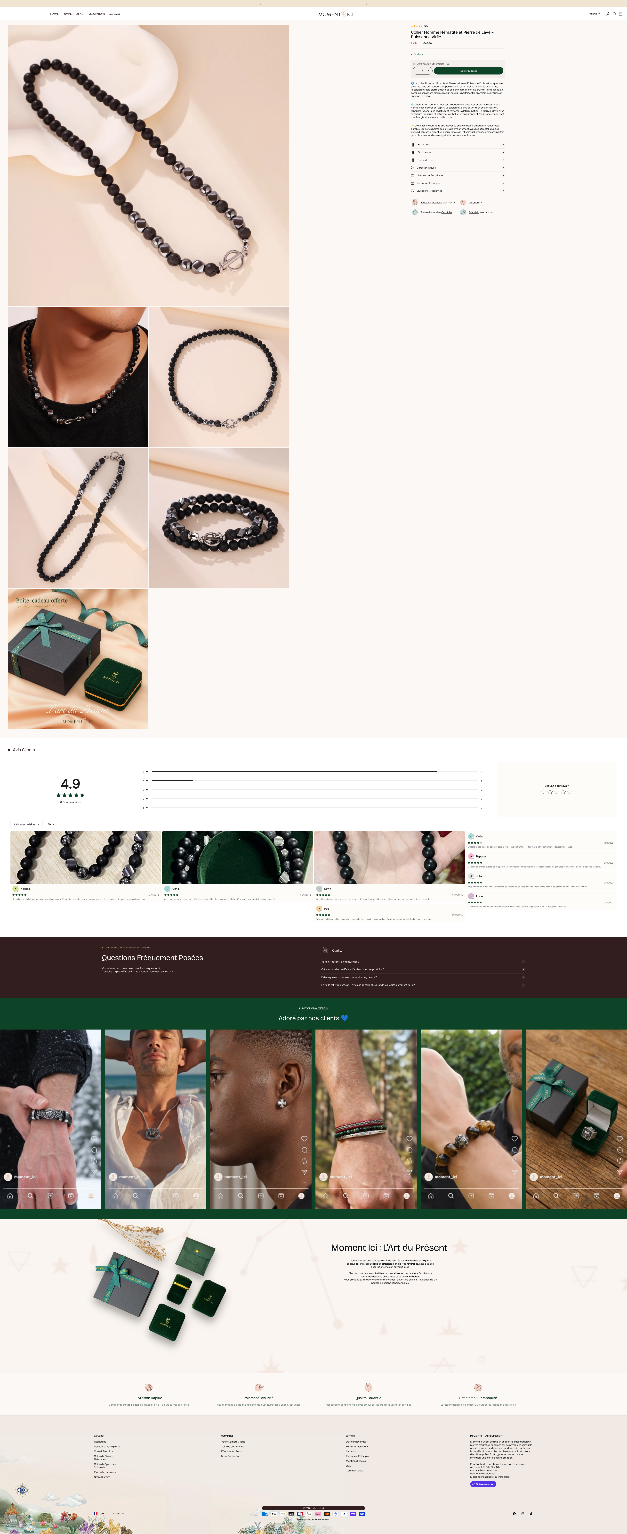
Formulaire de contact (482, 1473)
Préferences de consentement (313, 1519)
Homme (67, 13)
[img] (70, 796)
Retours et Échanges (357, 1456)
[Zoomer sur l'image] (281, 298)
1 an (476, 202)
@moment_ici (321, 1008)
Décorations (96, 13)
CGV (348, 1465)
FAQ (124, 971)
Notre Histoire (102, 1476)
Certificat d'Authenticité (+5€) (433, 63)
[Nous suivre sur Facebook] (514, 1513)
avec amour (481, 212)
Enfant (80, 13)
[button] (313, 771)
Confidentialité (354, 1470)
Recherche (100, 1441)
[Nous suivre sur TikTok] (531, 1513)
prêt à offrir (438, 202)
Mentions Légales (356, 1460)
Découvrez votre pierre (107, 1446)
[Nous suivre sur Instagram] (522, 1513)
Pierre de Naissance (105, 1472)
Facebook (488, 1476)
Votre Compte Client (233, 1441)
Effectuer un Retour (232, 1451)
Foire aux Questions (357, 1446)
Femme (54, 13)
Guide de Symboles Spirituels (105, 1466)
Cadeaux (114, 13)
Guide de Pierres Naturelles (103, 1458)
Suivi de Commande (232, 1446)
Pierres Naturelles (436, 212)
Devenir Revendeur (357, 1441)
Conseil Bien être (103, 1451)
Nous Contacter (230, 1456)
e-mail (169, 971)
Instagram (504, 1476)
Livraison (351, 1451)
